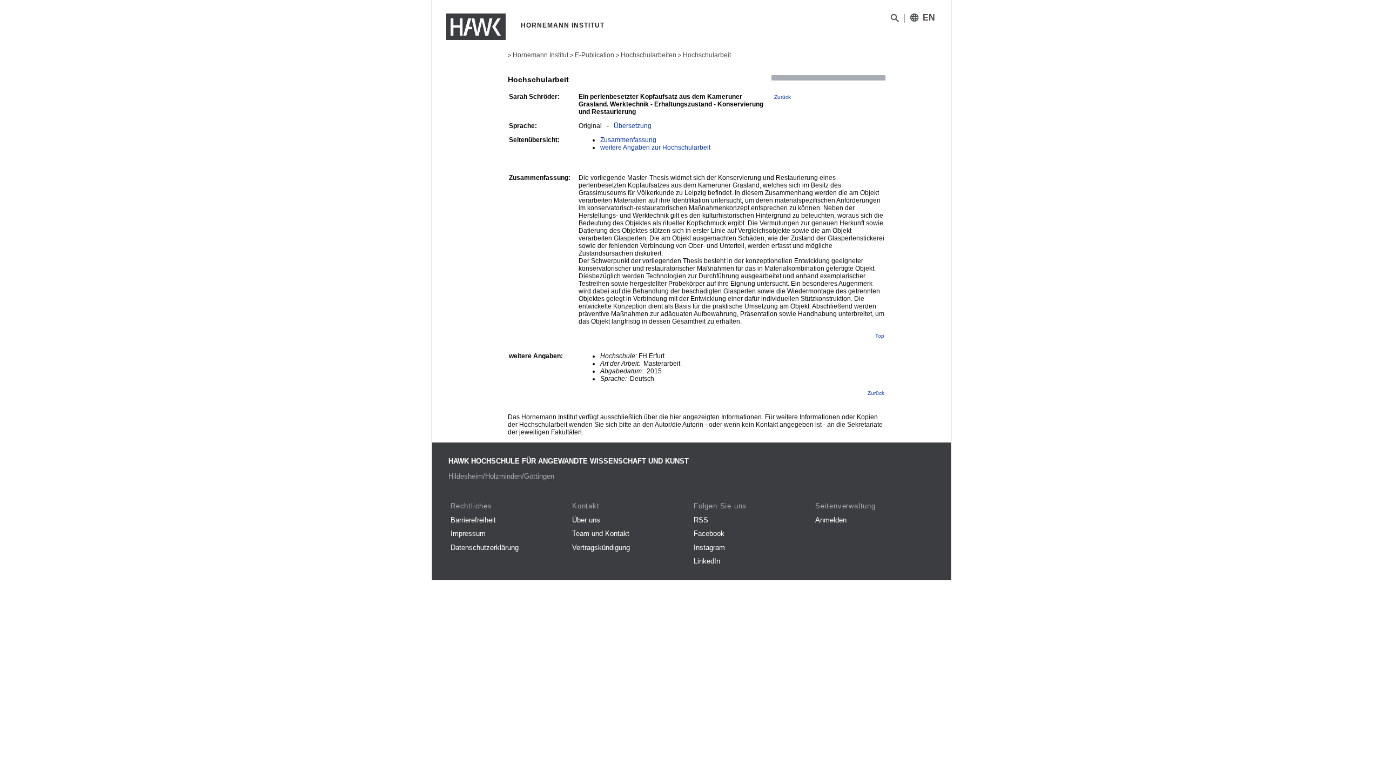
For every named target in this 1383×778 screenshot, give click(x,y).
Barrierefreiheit (473, 520)
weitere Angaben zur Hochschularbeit (655, 147)
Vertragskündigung (601, 548)
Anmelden (831, 520)
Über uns (586, 520)
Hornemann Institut (540, 55)
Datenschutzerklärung (485, 548)
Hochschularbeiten (648, 55)
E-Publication (594, 55)
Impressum (468, 533)
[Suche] (895, 20)
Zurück (782, 97)
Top (879, 336)
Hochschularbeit (707, 55)
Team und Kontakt (600, 533)
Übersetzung (633, 126)
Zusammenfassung (628, 140)
